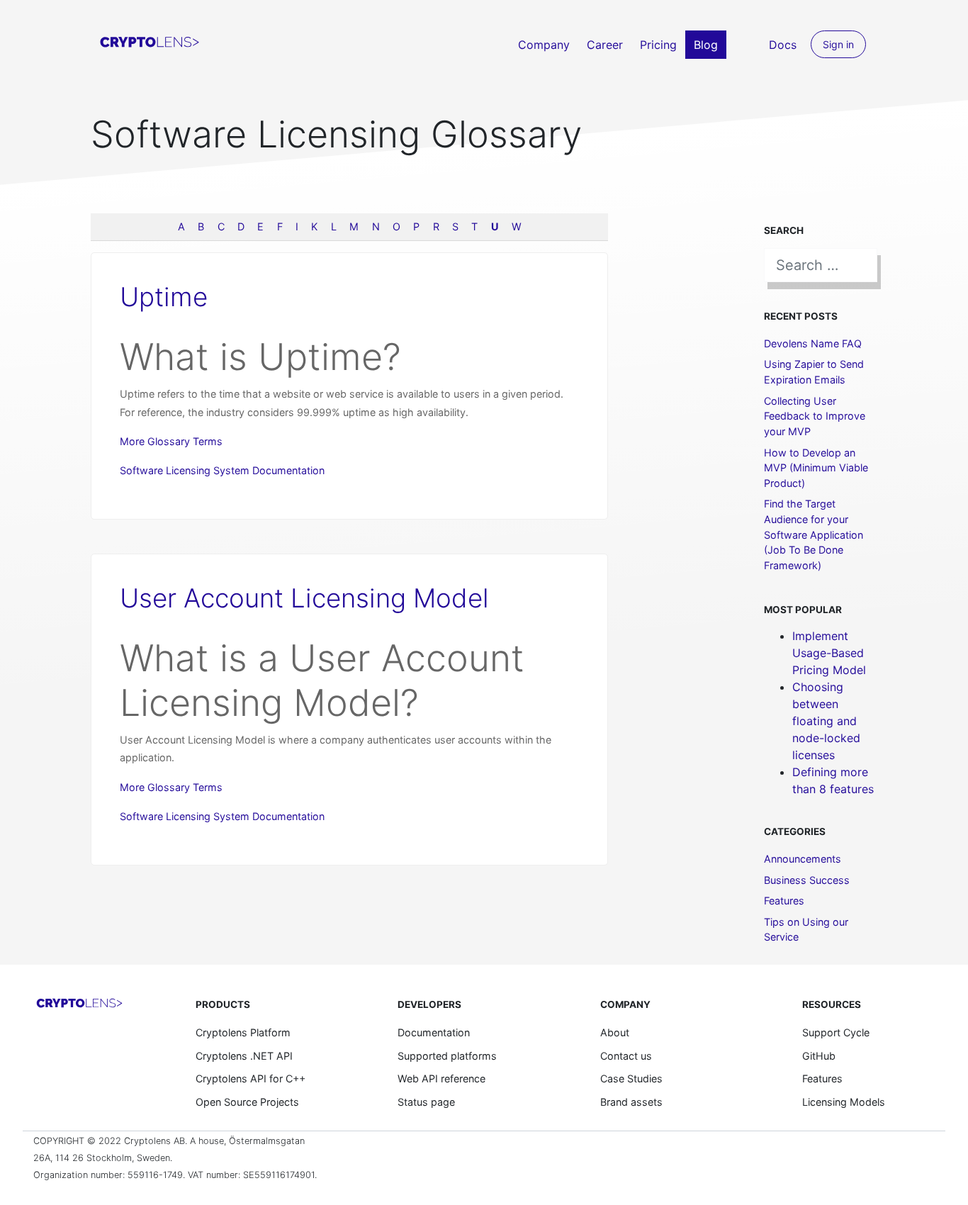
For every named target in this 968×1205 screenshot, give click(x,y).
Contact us (626, 1056)
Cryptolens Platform (243, 1032)
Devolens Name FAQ (813, 343)
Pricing (658, 45)
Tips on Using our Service (806, 929)
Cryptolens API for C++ (250, 1078)
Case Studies (631, 1078)
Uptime (164, 297)
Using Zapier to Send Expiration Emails (814, 372)
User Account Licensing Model (304, 598)
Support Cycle (835, 1032)
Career (605, 45)
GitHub (818, 1056)
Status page (426, 1102)
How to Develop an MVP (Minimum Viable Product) (816, 468)
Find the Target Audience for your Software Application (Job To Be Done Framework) (813, 534)
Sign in (838, 44)
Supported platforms (447, 1056)
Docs (783, 45)
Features (784, 901)
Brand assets (631, 1102)
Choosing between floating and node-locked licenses (826, 721)
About (614, 1032)
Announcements (802, 859)
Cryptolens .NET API (244, 1056)
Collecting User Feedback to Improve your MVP (814, 416)
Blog (706, 45)
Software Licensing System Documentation (222, 470)
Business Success (807, 880)
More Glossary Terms (171, 441)
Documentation (434, 1032)
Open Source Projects (247, 1102)
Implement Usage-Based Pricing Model (829, 653)
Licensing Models (843, 1102)
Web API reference (441, 1078)
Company (544, 45)
